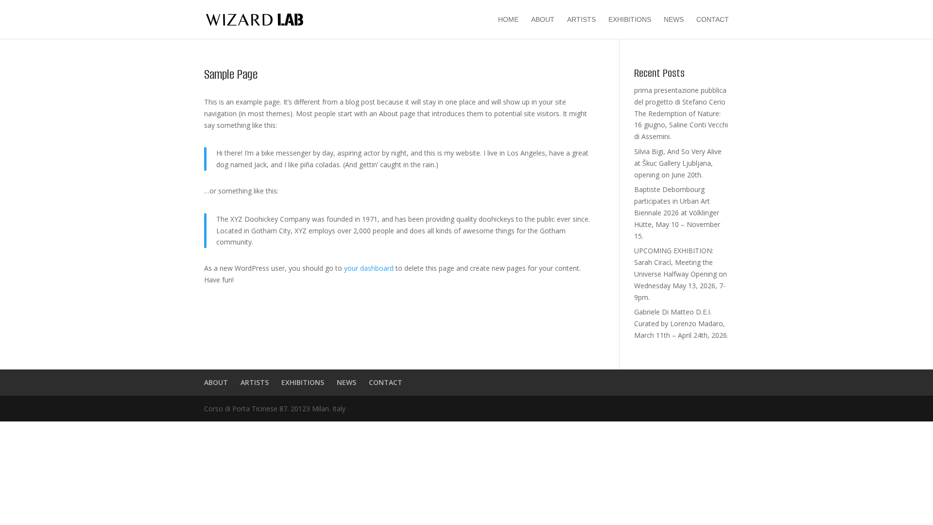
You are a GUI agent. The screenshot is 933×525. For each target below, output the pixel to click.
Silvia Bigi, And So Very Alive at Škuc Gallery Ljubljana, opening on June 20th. (678, 163)
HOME (508, 19)
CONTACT (712, 19)
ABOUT (542, 19)
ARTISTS (581, 19)
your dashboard (369, 268)
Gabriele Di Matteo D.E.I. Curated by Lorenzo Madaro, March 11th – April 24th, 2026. (681, 323)
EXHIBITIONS (629, 19)
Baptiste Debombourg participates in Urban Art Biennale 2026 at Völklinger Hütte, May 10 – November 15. (677, 212)
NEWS (674, 19)
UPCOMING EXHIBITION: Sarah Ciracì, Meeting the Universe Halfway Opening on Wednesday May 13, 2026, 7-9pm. (680, 273)
